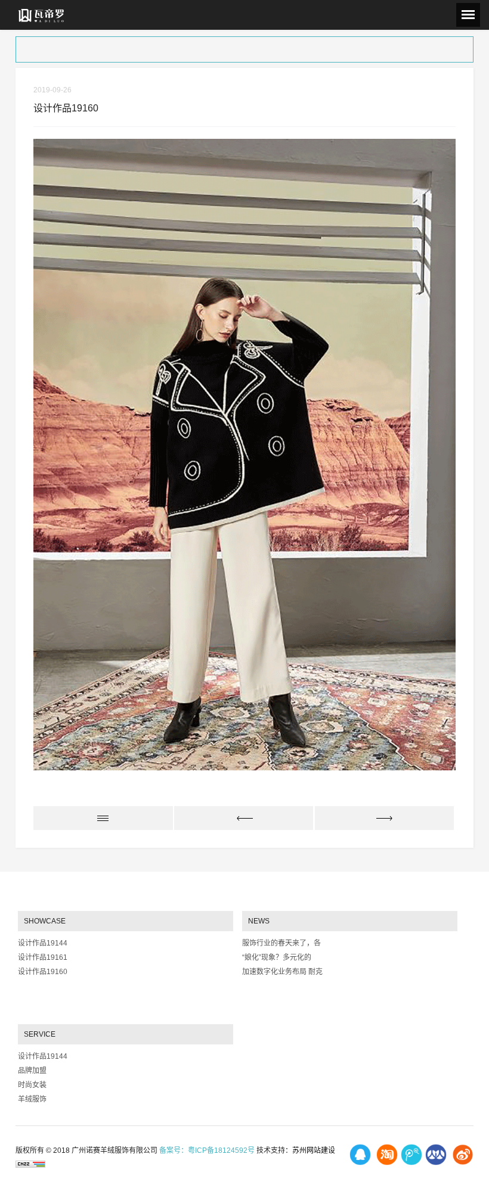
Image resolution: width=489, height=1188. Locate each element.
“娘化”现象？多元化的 (276, 957)
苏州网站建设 (313, 1150)
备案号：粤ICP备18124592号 (207, 1150)
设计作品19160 (42, 972)
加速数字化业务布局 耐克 (282, 972)
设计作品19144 (42, 943)
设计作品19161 (42, 957)
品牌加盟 (32, 1070)
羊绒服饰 (32, 1099)
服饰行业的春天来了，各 (281, 943)
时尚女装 (32, 1085)
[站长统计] (30, 1163)
